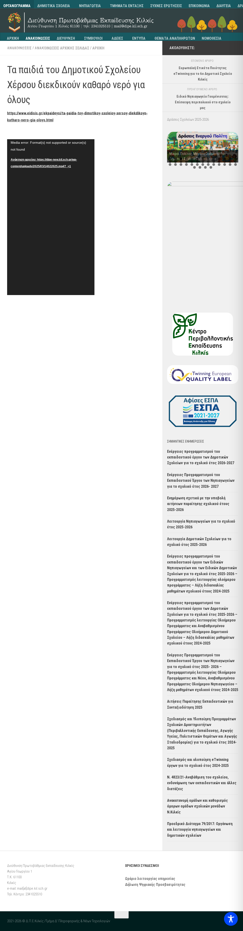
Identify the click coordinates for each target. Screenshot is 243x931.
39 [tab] (235, 164)
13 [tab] (235, 159)
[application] (50, 217)
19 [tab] (197, 161)
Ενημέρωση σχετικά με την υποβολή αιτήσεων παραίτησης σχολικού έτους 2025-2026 (198, 504)
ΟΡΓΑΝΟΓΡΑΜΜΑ (17, 6)
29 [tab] (181, 164)
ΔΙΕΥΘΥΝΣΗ (66, 38)
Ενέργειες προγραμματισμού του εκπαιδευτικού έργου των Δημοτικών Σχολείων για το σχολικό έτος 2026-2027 (200, 457)
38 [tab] (230, 164)
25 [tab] (230, 161)
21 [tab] (208, 161)
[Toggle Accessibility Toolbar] (231, 919)
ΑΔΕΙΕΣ (117, 38)
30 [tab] (186, 164)
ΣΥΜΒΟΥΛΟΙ (93, 38)
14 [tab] (170, 161)
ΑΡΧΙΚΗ (13, 38)
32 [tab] (197, 164)
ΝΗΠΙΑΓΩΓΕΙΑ (90, 6)
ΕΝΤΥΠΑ (138, 38)
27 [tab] (170, 164)
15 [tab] (175, 161)
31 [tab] (192, 164)
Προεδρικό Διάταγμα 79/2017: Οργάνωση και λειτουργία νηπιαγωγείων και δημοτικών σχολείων (200, 829)
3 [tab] (181, 159)
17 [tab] (186, 161)
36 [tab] (219, 164)
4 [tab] (186, 159)
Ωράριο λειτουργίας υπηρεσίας (150, 878)
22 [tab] (213, 161)
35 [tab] (213, 164)
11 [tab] (224, 159)
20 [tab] (202, 161)
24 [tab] (224, 161)
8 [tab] (208, 159)
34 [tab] (208, 164)
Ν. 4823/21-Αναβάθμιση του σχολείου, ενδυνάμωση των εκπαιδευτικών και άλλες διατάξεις (201, 783)
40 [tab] (194, 167)
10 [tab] (219, 159)
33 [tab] (202, 164)
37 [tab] (224, 164)
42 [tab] (205, 167)
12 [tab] (230, 159)
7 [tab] (202, 159)
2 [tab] (175, 159)
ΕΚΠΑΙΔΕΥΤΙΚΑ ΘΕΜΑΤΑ (26, 50)
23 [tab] (219, 161)
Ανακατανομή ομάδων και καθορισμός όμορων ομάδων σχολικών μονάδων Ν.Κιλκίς (197, 806)
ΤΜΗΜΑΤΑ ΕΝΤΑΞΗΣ (127, 6)
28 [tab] (175, 164)
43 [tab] (211, 167)
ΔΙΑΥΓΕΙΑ (223, 6)
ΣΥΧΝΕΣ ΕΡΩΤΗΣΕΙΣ (166, 6)
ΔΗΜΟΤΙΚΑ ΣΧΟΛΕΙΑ (53, 6)
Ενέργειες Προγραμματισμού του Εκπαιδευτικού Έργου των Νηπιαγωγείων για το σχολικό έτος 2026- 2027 (200, 481)
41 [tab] (200, 167)
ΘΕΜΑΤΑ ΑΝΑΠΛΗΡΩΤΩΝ (174, 38)
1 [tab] (170, 159)
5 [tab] (192, 159)
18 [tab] (192, 161)
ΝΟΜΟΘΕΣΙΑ (211, 38)
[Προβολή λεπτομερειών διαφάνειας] (202, 147)
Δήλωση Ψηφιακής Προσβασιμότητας (155, 884)
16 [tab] (181, 161)
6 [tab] (197, 159)
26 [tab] (235, 161)
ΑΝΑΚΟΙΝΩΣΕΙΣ (38, 38)
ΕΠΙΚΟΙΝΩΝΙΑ (199, 6)
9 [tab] (213, 159)
